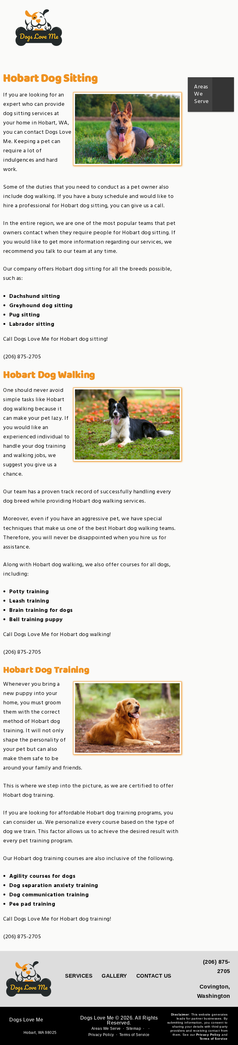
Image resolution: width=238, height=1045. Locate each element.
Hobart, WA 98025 (40, 1032)
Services (78, 976)
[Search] (205, 29)
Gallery (114, 976)
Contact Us (153, 976)
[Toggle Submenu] (223, 94)
